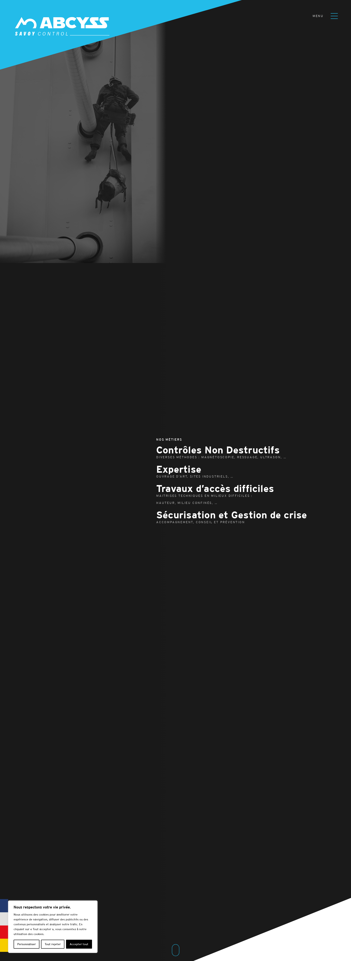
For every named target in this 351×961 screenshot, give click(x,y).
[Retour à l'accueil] (56, 19)
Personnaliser (26, 944)
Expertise (194, 472)
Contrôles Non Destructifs (221, 453)
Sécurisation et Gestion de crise (231, 517)
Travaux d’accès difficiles (215, 495)
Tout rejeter (53, 944)
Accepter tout (79, 944)
